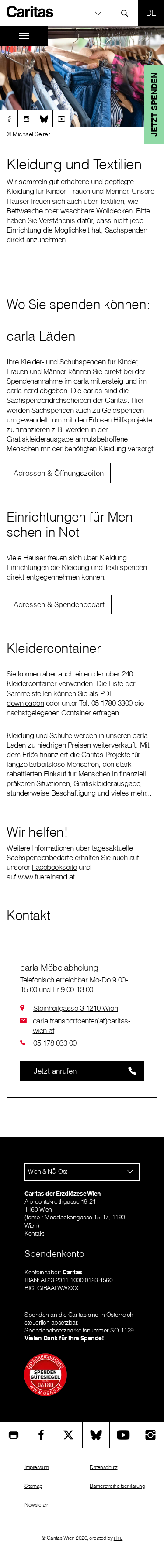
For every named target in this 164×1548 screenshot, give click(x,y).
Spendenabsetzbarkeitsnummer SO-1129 (79, 1330)
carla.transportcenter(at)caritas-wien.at (82, 1025)
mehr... (141, 792)
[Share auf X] (68, 1435)
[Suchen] (127, 13)
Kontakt (34, 1233)
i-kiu (118, 1537)
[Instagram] (26, 118)
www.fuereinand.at (46, 876)
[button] (82, 13)
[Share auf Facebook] (41, 1435)
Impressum (36, 1467)
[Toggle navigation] (24, 36)
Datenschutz (104, 1467)
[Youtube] (61, 118)
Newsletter (36, 1504)
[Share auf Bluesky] (96, 1435)
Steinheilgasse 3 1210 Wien (75, 1008)
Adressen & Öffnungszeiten (59, 472)
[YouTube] (123, 1435)
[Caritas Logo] (30, 11)
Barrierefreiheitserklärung (117, 1486)
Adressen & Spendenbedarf (59, 604)
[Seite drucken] (14, 1435)
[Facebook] (8, 118)
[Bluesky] (43, 118)
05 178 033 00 (55, 1042)
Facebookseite (54, 867)
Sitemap (33, 1486)
